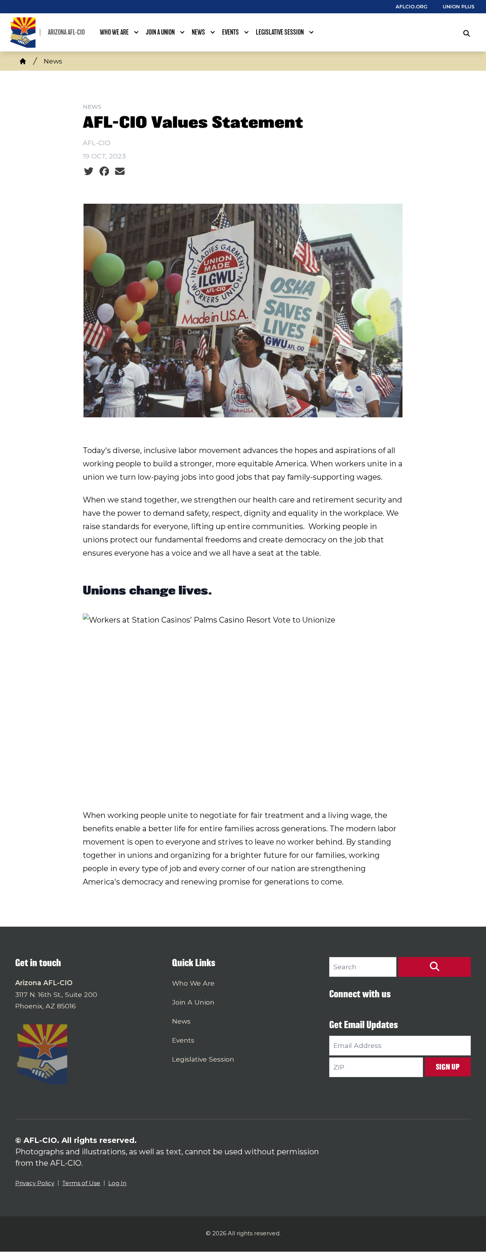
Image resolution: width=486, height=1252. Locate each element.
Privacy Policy (34, 1183)
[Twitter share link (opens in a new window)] (89, 171)
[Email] (120, 171)
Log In (117, 1183)
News (198, 32)
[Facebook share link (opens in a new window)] (104, 171)
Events (230, 32)
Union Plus (459, 7)
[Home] (23, 61)
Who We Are (114, 32)
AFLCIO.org (412, 7)
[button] (434, 967)
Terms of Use (81, 1183)
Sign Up (447, 1066)
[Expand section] (136, 32)
